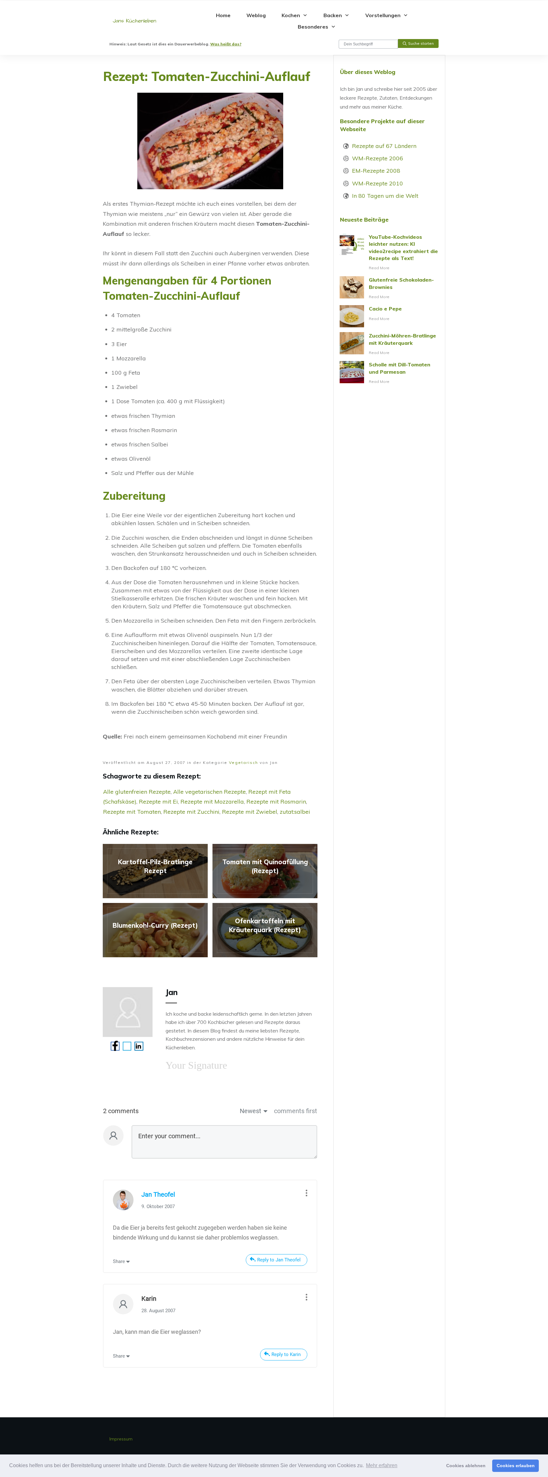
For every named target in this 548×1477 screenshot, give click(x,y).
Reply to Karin (286, 1354)
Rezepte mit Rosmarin (276, 801)
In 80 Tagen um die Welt (385, 195)
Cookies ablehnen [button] (466, 1465)
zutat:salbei (295, 811)
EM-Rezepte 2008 (376, 170)
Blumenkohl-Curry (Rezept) (155, 930)
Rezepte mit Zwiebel (249, 811)
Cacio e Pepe (389, 316)
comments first (295, 1111)
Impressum (121, 1439)
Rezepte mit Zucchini (191, 811)
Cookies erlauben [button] (516, 1465)
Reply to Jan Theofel (279, 1260)
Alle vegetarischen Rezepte (209, 791)
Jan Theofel (158, 1194)
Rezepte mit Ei (158, 801)
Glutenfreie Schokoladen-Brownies (389, 288)
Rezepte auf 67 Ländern (384, 146)
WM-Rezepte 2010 (377, 183)
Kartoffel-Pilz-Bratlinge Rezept (155, 871)
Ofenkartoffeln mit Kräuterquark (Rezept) (264, 930)
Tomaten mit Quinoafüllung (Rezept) (264, 871)
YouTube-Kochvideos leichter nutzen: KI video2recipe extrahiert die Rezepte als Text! (389, 252)
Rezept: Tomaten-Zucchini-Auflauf (206, 76)
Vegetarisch (243, 762)
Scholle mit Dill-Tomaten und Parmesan (389, 373)
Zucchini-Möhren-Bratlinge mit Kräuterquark (389, 344)
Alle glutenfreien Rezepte (137, 791)
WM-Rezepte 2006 (377, 158)
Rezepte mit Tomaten (132, 811)
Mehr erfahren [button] (381, 1465)
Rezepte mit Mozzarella (212, 801)
